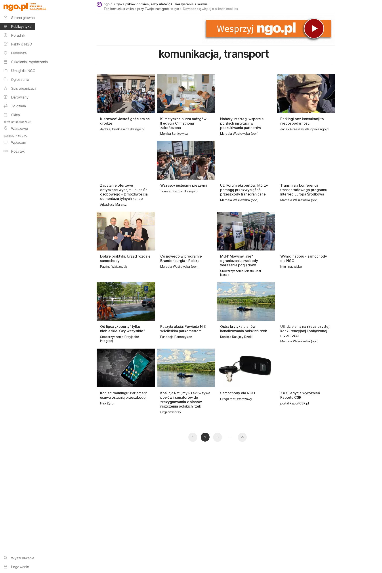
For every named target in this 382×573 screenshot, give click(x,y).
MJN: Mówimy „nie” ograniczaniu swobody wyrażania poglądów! (239, 260)
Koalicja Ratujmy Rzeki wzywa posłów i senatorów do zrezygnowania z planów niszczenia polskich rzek (185, 399)
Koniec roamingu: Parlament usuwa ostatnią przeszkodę (123, 395)
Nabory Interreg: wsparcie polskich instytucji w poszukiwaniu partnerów (242, 123)
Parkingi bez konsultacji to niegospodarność (302, 121)
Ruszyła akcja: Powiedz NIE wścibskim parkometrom (183, 328)
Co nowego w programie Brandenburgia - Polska (181, 258)
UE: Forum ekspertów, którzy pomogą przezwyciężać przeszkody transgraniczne (244, 189)
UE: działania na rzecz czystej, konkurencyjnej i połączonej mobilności (305, 331)
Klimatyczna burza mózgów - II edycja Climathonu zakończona (184, 123)
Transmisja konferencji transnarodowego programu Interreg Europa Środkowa (303, 189)
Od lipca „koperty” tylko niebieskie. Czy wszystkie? (122, 328)
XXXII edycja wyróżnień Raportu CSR (300, 395)
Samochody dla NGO (237, 393)
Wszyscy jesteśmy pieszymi (183, 185)
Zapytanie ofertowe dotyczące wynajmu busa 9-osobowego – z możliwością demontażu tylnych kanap (124, 192)
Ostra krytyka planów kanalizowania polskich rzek (243, 328)
